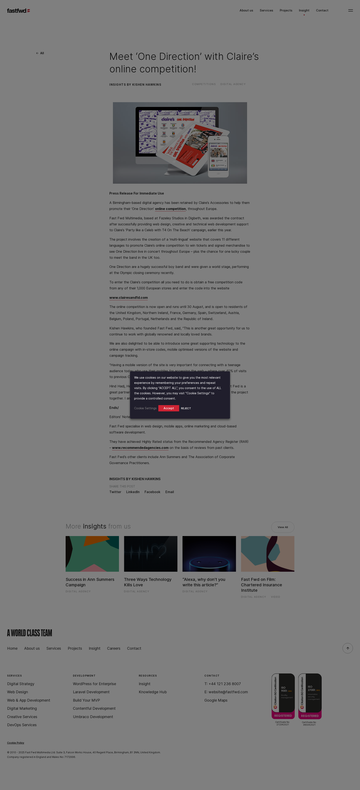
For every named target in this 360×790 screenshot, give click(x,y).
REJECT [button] (186, 408)
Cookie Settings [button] (145, 408)
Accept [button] (169, 408)
